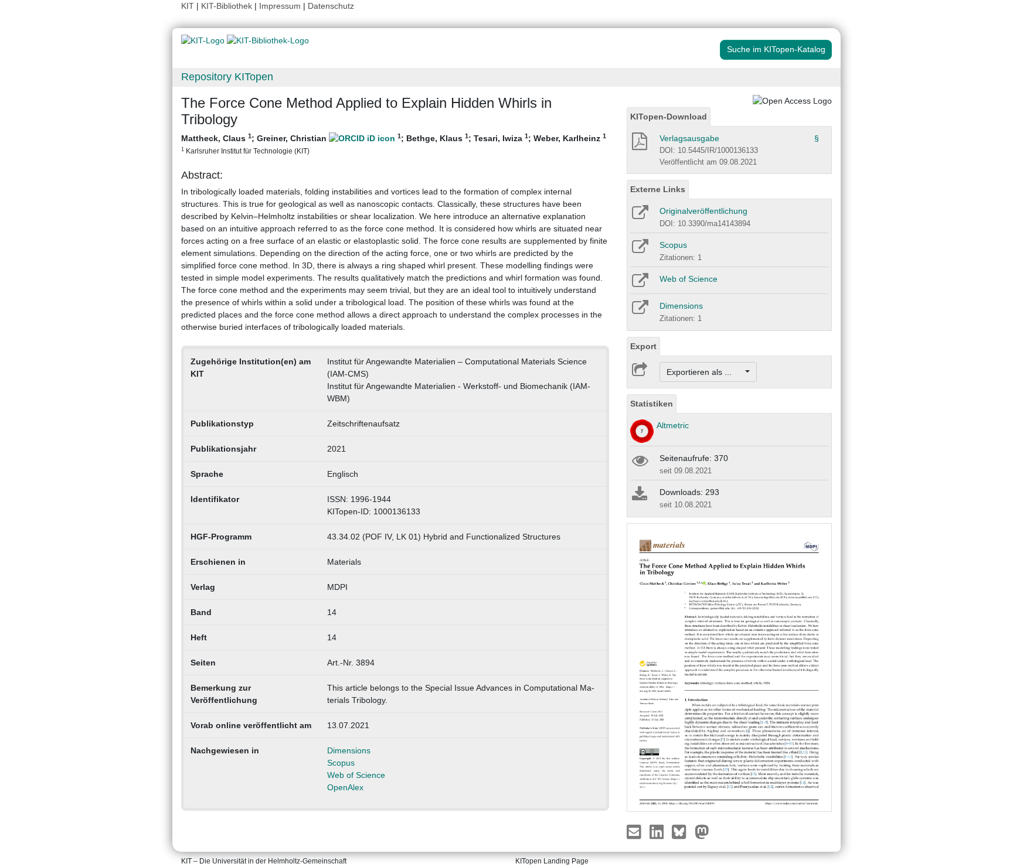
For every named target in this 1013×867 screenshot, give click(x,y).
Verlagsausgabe (689, 138)
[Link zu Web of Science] (639, 284)
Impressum (280, 6)
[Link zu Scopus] (639, 250)
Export (643, 346)
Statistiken (651, 403)
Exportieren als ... (705, 372)
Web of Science (356, 775)
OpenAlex (345, 787)
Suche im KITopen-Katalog (776, 49)
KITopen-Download (668, 116)
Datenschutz (331, 6)
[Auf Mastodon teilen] (702, 831)
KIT (187, 6)
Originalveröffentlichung (703, 211)
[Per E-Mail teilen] (635, 831)
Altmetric (673, 425)
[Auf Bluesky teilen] (682, 831)
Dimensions (348, 750)
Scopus (341, 762)
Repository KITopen (227, 77)
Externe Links (657, 189)
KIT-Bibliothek (227, 6)
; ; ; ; (393, 143)
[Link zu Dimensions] (639, 311)
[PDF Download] (638, 144)
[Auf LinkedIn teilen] (658, 831)
